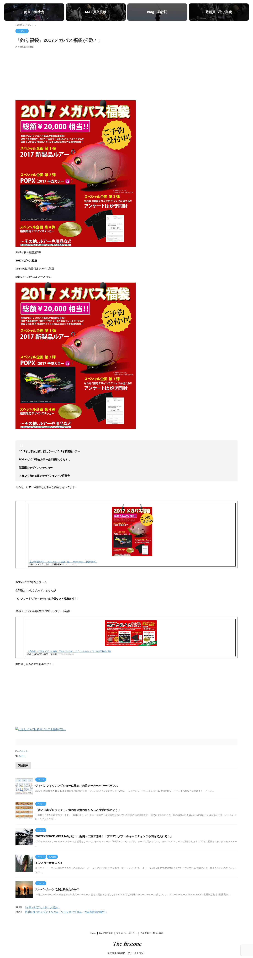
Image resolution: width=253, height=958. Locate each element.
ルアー (22, 755)
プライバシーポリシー (126, 933)
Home (93, 933)
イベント (23, 751)
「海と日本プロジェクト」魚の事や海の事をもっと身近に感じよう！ (78, 810)
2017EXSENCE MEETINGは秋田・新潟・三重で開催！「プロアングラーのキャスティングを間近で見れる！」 (104, 836)
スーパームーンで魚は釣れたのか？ (57, 889)
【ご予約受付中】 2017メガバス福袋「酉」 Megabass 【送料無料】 (63, 561)
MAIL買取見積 (106, 933)
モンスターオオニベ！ (49, 862)
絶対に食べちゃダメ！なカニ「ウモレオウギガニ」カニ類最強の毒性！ (66, 911)
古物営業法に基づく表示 (151, 933)
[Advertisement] (126, 74)
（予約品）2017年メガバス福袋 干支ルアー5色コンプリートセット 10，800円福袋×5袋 (69, 651)
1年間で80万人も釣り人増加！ (42, 907)
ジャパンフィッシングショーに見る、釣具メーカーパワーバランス (76, 785)
